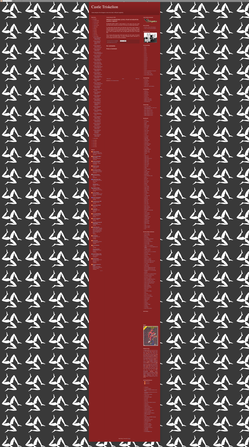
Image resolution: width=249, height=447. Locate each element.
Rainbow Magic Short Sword (149, 283)
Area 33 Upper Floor (147, 72)
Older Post (137, 78)
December (95, 20)
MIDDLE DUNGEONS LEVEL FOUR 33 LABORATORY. (97, 96)
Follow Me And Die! (96, 249)
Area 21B (145, 57)
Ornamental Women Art (96, 224)
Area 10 (145, 53)
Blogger (129, 438)
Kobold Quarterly (147, 414)
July (94, 28)
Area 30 (145, 68)
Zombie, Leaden (147, 227)
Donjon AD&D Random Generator (150, 402)
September (95, 25)
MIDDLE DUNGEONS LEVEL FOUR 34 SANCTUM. (97, 93)
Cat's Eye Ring (146, 242)
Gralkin (145, 167)
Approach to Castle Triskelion (149, 86)
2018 (94, 19)
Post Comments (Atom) (115, 80)
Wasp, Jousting (146, 220)
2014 (94, 145)
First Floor (146, 82)
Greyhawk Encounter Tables (149, 410)
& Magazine (145, 350)
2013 (94, 146)
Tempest (145, 301)
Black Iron (146, 236)
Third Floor (146, 79)
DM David (146, 399)
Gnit (145, 154)
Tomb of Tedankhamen (96, 218)
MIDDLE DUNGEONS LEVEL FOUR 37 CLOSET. (97, 80)
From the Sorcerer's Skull (97, 201)
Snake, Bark (146, 202)
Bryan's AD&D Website (148, 394)
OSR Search (146, 422)
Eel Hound (146, 146)
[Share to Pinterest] (125, 41)
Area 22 (145, 61)
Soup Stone (146, 293)
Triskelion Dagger (147, 304)
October (95, 23)
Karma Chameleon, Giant (148, 175)
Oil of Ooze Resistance (148, 276)
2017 (94, 140)
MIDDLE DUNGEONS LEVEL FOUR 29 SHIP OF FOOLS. (97, 111)
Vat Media (146, 305)
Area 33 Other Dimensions (148, 74)
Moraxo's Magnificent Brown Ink (149, 267)
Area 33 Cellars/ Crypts (148, 73)
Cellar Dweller (146, 130)
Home (123, 78)
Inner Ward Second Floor (148, 355)
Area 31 (145, 69)
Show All (101, 270)
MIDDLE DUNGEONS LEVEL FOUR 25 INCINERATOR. (97, 124)
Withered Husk (146, 223)
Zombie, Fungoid (147, 226)
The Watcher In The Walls (148, 210)
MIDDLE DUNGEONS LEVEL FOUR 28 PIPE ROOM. (97, 114)
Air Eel (145, 120)
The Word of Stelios (147, 426)
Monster (154, 362)
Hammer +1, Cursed (147, 258)
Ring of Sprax (146, 288)
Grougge (145, 170)
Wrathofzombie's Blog (96, 179)
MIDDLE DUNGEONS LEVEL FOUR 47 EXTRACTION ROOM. (97, 46)
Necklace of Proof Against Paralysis (150, 273)
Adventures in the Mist (96, 185)
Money (150, 362)
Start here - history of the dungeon (150, 27)
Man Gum (145, 179)
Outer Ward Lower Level (153, 367)
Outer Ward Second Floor (150, 368)
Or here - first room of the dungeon (150, 28)
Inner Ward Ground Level (150, 354)
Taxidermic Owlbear (147, 423)
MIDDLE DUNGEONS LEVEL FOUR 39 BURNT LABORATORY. (97, 73)
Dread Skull (146, 141)
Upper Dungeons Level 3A (148, 112)
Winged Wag (146, 222)
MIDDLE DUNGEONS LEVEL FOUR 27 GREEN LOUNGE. (97, 117)
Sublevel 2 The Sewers (148, 100)
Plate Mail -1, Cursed (147, 277)
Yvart (145, 224)
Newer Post (109, 78)
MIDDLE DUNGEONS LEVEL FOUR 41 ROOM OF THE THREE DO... (97, 66)
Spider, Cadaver (147, 206)
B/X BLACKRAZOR (96, 245)
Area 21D (146, 60)
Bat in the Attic (95, 240)
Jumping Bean (146, 174)
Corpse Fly (146, 133)
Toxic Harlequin (147, 214)
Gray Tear (146, 255)
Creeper (145, 134)
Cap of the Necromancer (148, 241)
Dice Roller (146, 398)
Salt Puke (145, 191)
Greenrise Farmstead (96, 198)
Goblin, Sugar (146, 161)
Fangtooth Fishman (147, 149)
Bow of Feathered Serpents (148, 238)
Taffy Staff (146, 300)
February (95, 36)
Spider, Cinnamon (147, 207)
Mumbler (145, 183)
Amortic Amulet (146, 233)
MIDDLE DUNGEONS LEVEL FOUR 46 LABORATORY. (97, 49)
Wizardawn (146, 430)
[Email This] (120, 41)
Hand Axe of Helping (147, 259)
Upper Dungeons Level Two (152, 376)
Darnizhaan (147, 383)
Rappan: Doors (95, 206)
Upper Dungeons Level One (149, 373)
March (95, 34)
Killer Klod (146, 178)
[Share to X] (123, 41)
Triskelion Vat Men (147, 216)
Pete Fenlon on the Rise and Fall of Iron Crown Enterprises (97, 260)
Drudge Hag (146, 142)
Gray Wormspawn (147, 169)
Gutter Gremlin (146, 171)
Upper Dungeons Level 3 (148, 111)
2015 (94, 143)
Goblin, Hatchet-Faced (148, 158)
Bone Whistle (146, 237)
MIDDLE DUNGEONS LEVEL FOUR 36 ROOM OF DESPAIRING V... (97, 83)
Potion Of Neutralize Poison (149, 280)
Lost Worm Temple (147, 106)
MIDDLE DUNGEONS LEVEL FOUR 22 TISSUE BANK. (97, 135)
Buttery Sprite (146, 126)
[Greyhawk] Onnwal (96, 202)
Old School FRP (147, 418)
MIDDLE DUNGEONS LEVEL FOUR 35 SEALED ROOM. (97, 87)
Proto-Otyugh (146, 186)
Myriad (145, 415)
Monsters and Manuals (96, 161)
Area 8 (145, 49)
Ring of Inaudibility (147, 285)
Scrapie (145, 194)
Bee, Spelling (146, 121)
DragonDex (146, 403)
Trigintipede (146, 215)
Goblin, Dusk (146, 157)
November (95, 22)
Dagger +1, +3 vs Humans (148, 245)
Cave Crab (146, 129)
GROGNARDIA (95, 235)
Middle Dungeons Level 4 (113, 42)
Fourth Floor (146, 92)
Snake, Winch (146, 203)
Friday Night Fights (147, 351)
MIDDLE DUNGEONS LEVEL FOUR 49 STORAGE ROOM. (97, 38)
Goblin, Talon (146, 162)
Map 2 (145, 48)
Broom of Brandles (147, 240)
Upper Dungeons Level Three (150, 374)
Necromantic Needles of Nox (149, 275)
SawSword (146, 289)
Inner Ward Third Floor (148, 359)
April (94, 33)
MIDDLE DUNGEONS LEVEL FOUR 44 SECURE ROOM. (97, 56)
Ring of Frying (146, 284)
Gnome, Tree (146, 155)
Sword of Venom (147, 297)
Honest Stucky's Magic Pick (148, 262)
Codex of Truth (146, 244)
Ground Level (146, 83)
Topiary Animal (146, 212)
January (95, 138)
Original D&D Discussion (148, 419)
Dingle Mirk (146, 138)
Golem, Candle (146, 163)
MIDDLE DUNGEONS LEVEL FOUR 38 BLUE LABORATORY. (97, 77)
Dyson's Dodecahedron (97, 197)
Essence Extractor (147, 250)
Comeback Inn (146, 395)
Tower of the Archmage (97, 205)
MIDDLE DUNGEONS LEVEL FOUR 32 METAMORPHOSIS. (97, 99)
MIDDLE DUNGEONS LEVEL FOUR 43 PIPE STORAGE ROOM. (97, 60)
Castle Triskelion (104, 6)
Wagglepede (146, 219)
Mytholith (145, 272)
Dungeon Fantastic (96, 151)
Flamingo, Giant (147, 150)
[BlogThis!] (122, 41)
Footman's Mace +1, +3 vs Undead (150, 251)
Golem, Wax (146, 166)
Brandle (145, 122)
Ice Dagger (146, 263)
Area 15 (145, 56)
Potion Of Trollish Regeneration (149, 281)
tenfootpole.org (95, 184)
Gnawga (145, 153)
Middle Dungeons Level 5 (148, 115)
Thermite (145, 211)
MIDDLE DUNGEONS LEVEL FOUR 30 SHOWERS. (97, 107)
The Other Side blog (96, 174)
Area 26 (145, 65)
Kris (93, 246)
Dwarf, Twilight (146, 145)
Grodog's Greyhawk (147, 411)
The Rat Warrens (147, 101)
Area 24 (145, 64)
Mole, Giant (146, 182)
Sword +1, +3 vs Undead (148, 296)
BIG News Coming (95, 219)
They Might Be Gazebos (148, 427)
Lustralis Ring (146, 266)
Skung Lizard (146, 199)
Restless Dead (146, 190)
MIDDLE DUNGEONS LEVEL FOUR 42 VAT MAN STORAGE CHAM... (97, 63)
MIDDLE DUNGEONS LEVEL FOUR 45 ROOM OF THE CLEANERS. (97, 53)
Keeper (145, 177)
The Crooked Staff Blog (97, 213)
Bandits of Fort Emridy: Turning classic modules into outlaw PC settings (97, 267)
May (94, 31)
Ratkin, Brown (146, 187)
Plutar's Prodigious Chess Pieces (149, 279)
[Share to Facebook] (124, 41)
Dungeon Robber (147, 406)
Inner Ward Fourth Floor (153, 353)
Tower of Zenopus (96, 192)
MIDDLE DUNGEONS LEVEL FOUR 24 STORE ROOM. (97, 127)
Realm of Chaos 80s (96, 227)
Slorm (145, 292)
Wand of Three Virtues (148, 308)
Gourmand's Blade (147, 254)
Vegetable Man (146, 218)
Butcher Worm (146, 125)
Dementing (146, 137)
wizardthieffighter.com (148, 431)
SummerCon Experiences (97, 158)
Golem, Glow (146, 165)
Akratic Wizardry (96, 258)
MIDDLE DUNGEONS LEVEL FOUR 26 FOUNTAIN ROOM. (97, 121)
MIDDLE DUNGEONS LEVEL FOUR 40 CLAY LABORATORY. (97, 70)
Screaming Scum (147, 195)
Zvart (145, 228)
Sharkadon (146, 198)
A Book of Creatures (147, 388)
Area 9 (145, 52)
